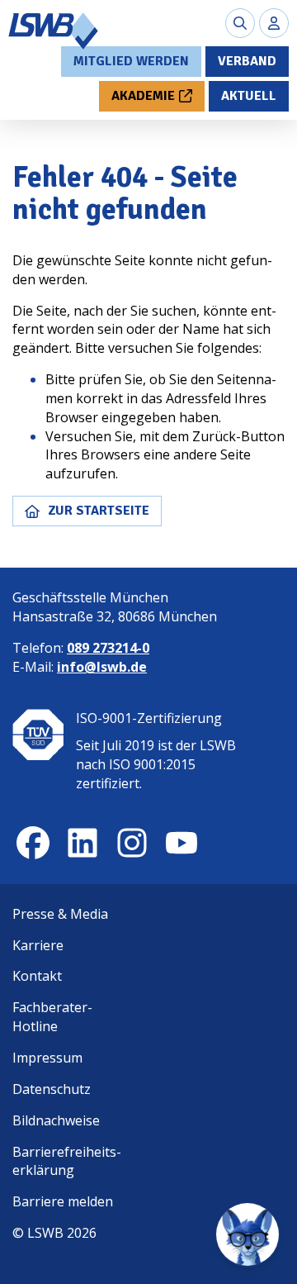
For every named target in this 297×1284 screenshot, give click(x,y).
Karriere (38, 945)
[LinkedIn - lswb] (82, 842)
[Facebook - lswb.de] (33, 842)
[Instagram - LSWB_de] (132, 842)
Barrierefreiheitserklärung (66, 1161)
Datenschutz (51, 1089)
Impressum (47, 1058)
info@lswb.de (102, 667)
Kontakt (37, 976)
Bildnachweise (56, 1120)
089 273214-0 (108, 648)
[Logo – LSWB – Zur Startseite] (54, 31)
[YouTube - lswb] (181, 842)
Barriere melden (62, 1201)
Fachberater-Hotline (52, 1016)
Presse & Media (60, 914)
